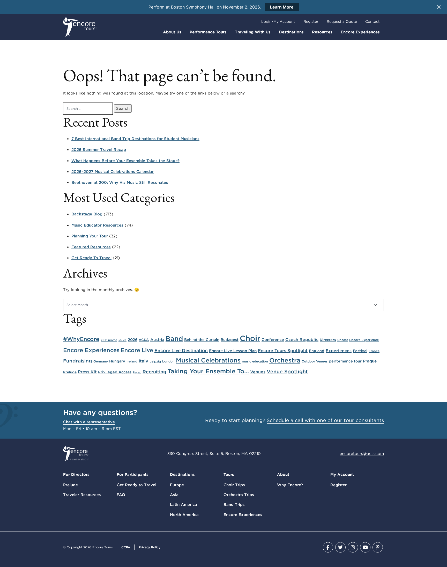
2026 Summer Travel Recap (98, 149)
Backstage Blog (86, 214)
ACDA (144, 340)
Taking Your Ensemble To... (208, 371)
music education (255, 361)
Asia (174, 494)
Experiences (339, 350)
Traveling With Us (253, 32)
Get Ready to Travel (136, 485)
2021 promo (109, 340)
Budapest (230, 339)
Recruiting (154, 371)
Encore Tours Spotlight (283, 350)
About (283, 474)
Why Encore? (290, 485)
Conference (273, 339)
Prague (370, 361)
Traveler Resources (82, 494)
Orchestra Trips (239, 494)
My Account (342, 474)
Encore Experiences (360, 32)
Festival (360, 350)
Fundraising (77, 361)
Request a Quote (342, 21)
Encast (342, 340)
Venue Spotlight (287, 371)
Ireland (131, 361)
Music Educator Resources (97, 225)
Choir (250, 338)
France (374, 351)
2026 (132, 339)
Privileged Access (114, 372)
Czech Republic (301, 339)
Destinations (291, 32)
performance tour (345, 361)
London (168, 361)
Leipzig (155, 361)
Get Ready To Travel (91, 258)
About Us (172, 32)
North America (184, 514)
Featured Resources (91, 247)
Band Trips (234, 504)
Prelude (70, 372)
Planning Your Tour (89, 236)
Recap (137, 372)
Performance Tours (208, 32)
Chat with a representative (89, 422)
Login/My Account (278, 21)
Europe (177, 485)
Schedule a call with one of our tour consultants (325, 420)
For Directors (76, 474)
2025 (122, 340)
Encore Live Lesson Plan (233, 350)
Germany (100, 361)
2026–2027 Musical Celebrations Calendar (112, 171)
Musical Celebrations (208, 360)
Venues (257, 371)
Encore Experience (364, 340)
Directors (328, 340)
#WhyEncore (81, 339)
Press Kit (87, 371)
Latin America (183, 504)
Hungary (117, 361)
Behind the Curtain (201, 339)
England (316, 350)
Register (310, 21)
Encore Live (137, 350)
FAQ (121, 494)
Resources (322, 32)
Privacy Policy (149, 547)
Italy (143, 361)
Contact (372, 21)
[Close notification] (439, 7)
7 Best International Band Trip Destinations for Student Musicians (135, 138)
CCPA (125, 547)
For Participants (132, 474)
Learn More (282, 7)
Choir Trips (234, 485)
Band (174, 339)
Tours (229, 474)
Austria (157, 339)
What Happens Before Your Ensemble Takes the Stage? (125, 160)
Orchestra (284, 360)
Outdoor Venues (314, 361)
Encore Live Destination (181, 350)
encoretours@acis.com (362, 453)
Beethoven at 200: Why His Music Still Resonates (119, 182)
